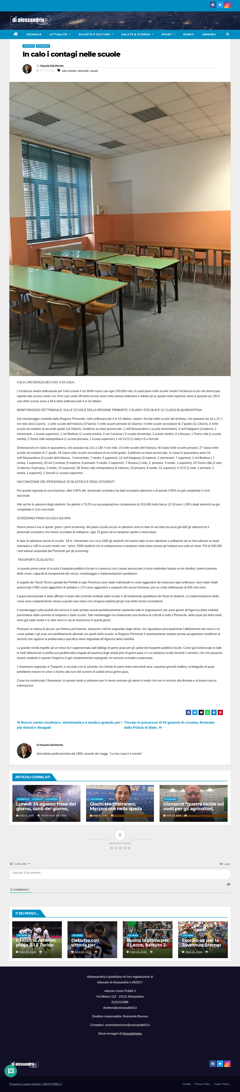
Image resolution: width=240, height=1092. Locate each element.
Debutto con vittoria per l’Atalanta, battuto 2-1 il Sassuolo (91, 947)
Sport (167, 34)
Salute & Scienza (136, 34)
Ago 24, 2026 (28, 952)
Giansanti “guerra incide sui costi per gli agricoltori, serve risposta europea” (193, 808)
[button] (227, 34)
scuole (94, 70)
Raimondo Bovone (53, 815)
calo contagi (69, 70)
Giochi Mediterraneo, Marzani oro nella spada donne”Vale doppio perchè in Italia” (119, 811)
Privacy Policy (202, 1084)
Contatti (186, 1084)
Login (226, 863)
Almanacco (23, 799)
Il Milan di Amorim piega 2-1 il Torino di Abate (36, 945)
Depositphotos (132, 1033)
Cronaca (34, 34)
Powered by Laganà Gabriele (25, 1084)
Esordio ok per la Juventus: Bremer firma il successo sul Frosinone (201, 947)
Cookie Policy (221, 1084)
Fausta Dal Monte (52, 66)
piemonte (83, 70)
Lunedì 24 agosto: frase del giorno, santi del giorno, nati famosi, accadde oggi (46, 808)
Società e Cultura (95, 34)
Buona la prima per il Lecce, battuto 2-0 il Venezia (148, 945)
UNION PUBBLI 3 (52, 1084)
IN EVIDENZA (43, 46)
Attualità (59, 34)
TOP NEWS (22, 935)
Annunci (209, 34)
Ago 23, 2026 (138, 952)
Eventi (188, 34)
